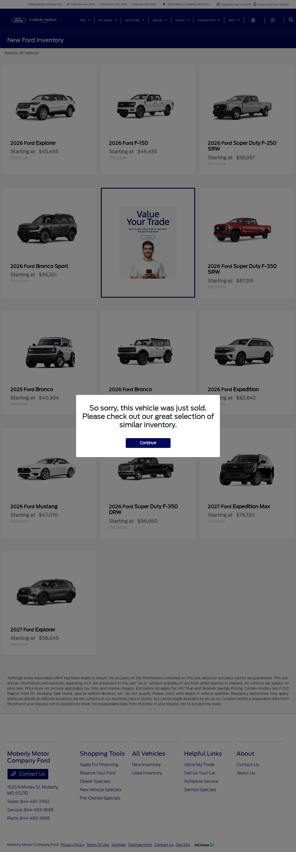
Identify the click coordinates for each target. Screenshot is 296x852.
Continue (148, 443)
